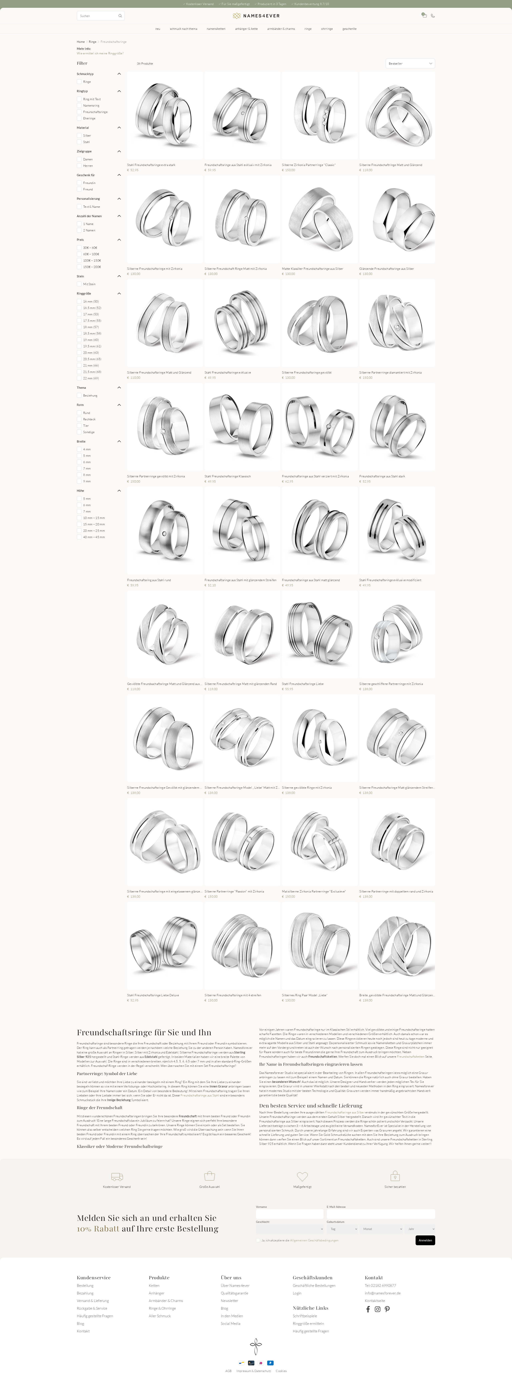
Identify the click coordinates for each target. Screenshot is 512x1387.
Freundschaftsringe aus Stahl (200, 1095)
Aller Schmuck (160, 1316)
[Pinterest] (387, 1309)
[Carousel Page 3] (168, 259)
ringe (308, 28)
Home (81, 41)
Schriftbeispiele (305, 1316)
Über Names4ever (235, 1285)
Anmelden (425, 1240)
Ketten (154, 1285)
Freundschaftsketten (411, 1056)
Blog (80, 1323)
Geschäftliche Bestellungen (314, 1285)
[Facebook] (368, 1309)
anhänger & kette (246, 28)
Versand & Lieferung (93, 1300)
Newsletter (229, 1300)
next (196, 219)
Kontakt (83, 1331)
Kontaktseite (375, 1300)
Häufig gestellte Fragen (95, 1316)
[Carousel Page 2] (164, 259)
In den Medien (232, 1316)
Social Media (230, 1323)
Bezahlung (85, 1293)
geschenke (350, 28)
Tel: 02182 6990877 (380, 1285)
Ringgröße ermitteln (308, 1323)
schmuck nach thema (183, 28)
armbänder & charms (281, 28)
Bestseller (395, 63)
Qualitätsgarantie (234, 1293)
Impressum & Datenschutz (253, 1371)
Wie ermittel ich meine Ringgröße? (100, 53)
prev (133, 219)
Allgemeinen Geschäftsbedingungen (314, 1240)
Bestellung (85, 1285)
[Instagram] (377, 1309)
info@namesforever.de (383, 1293)
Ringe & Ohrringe (162, 1308)
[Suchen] (120, 15)
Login (297, 1293)
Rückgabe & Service (92, 1308)
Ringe (93, 41)
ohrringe (327, 28)
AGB (228, 1371)
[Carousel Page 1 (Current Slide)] (160, 259)
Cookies (281, 1371)
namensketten (216, 28)
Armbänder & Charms (166, 1300)
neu (157, 28)
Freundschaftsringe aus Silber (345, 1112)
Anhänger (156, 1293)
